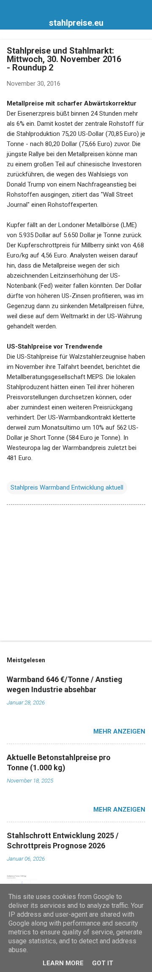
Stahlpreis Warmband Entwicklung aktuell (67, 487)
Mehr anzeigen (119, 731)
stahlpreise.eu (76, 23)
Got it (102, 963)
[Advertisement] (76, 574)
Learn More (63, 963)
